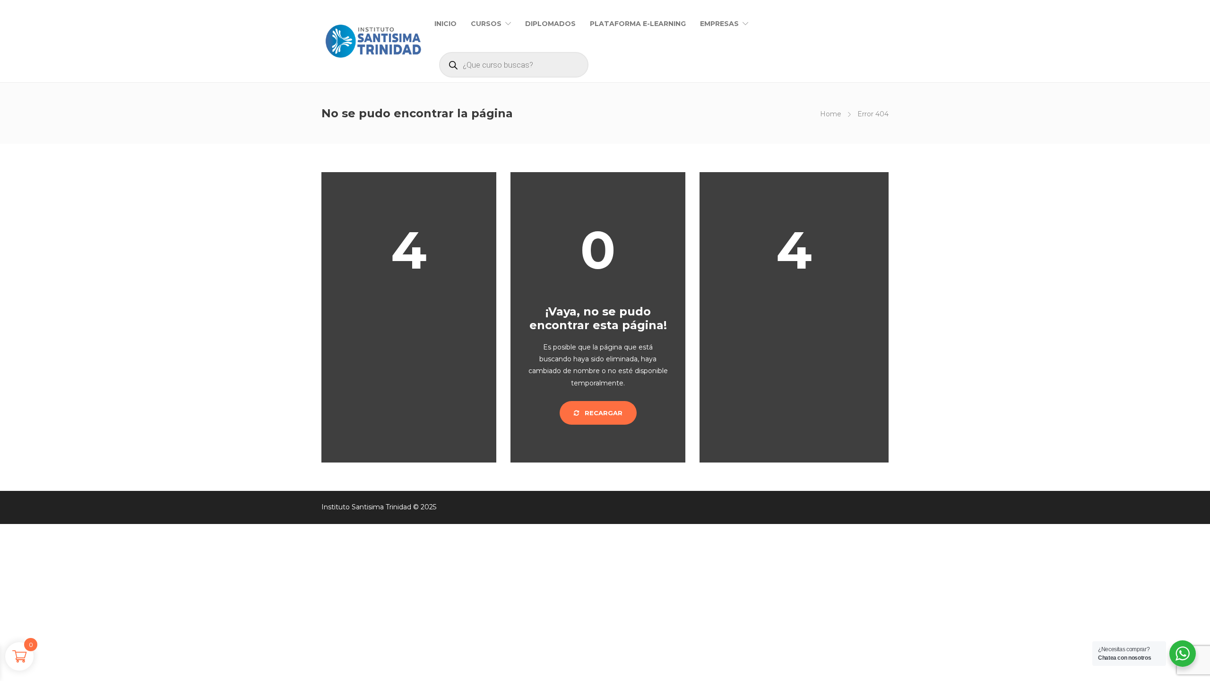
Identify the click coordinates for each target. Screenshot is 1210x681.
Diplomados (550, 23)
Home (830, 114)
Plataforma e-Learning (638, 23)
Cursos (486, 23)
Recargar (602, 413)
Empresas (719, 23)
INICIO (445, 23)
